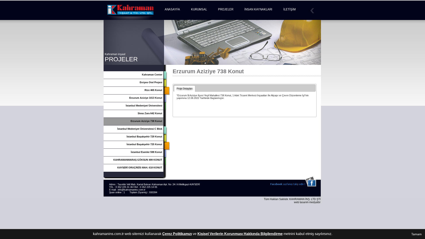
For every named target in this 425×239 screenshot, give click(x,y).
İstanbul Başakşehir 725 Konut (144, 144)
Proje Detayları (185, 88)
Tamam (416, 234)
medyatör (315, 202)
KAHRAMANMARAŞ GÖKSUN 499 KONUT (137, 159)
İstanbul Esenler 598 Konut (146, 152)
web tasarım (301, 202)
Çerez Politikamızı (177, 234)
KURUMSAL (199, 9)
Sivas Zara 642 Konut (150, 113)
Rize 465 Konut (153, 90)
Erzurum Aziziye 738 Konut (146, 121)
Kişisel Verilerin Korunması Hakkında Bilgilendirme (240, 234)
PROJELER (225, 9)
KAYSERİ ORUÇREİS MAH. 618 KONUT (139, 167)
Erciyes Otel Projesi (151, 82)
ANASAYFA (172, 9)
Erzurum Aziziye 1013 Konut (145, 97)
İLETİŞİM (289, 9)
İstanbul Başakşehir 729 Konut (144, 136)
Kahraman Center (152, 74)
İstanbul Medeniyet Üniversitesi (144, 105)
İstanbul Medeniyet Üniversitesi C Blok (139, 128)
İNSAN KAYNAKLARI (258, 9)
